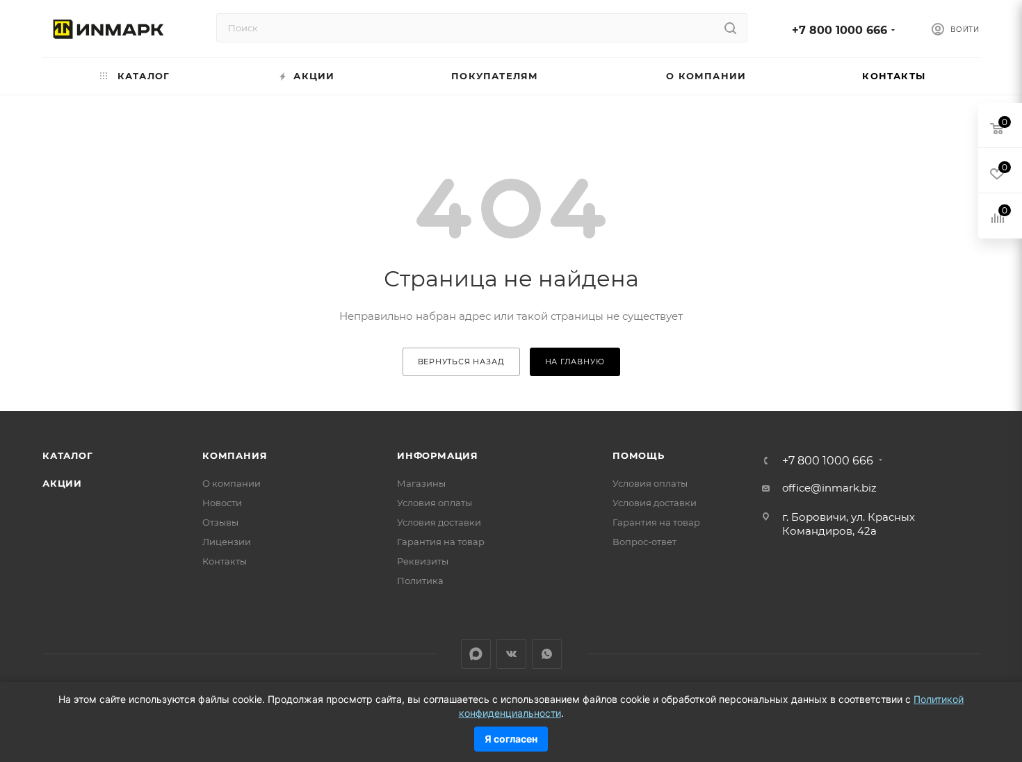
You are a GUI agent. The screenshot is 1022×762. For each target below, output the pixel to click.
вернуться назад (461, 361)
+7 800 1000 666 (839, 30)
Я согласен (511, 739)
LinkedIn (476, 654)
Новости (222, 502)
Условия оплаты (434, 502)
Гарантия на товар (441, 541)
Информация (437, 455)
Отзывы (220, 522)
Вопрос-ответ (644, 541)
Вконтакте (511, 654)
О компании (231, 483)
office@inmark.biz (829, 487)
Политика (420, 580)
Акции (62, 483)
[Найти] (730, 27)
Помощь (639, 455)
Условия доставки (439, 522)
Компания (234, 455)
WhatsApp (547, 654)
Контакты (224, 561)
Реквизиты (422, 561)
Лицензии (226, 541)
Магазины (421, 483)
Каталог (67, 455)
